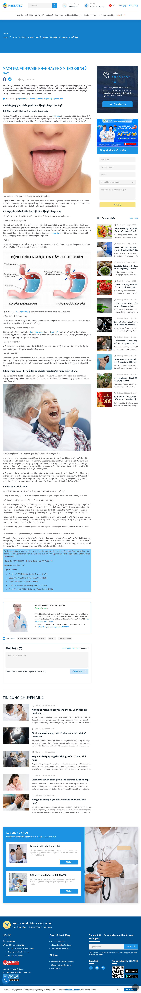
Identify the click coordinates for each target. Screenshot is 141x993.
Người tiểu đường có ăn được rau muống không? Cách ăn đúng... (125, 268)
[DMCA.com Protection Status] (11, 977)
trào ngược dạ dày (23, 312)
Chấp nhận (130, 989)
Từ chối (119, 989)
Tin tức (86, 15)
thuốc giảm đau (36, 332)
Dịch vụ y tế (39, 15)
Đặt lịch (69, 862)
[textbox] (117, 182)
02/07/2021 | (34, 98)
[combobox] (117, 182)
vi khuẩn (56, 116)
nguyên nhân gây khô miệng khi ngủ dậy (31, 638)
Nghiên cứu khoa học (73, 15)
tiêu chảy (55, 233)
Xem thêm (134, 218)
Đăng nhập (133, 5)
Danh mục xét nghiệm (106, 15)
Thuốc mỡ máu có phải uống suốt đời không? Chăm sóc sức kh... (125, 343)
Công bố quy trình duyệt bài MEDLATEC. (54, 627)
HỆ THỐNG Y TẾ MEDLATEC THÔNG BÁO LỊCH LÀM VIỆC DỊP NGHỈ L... (125, 399)
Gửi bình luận (77, 671)
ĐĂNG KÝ (131, 946)
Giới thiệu (29, 15)
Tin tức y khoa (21, 37)
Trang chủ (7, 37)
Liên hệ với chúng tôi (117, 104)
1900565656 (10, 941)
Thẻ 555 (93, 15)
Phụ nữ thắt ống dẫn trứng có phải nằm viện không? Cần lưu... (125, 250)
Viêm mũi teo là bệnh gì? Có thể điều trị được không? (61, 779)
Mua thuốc (121, 15)
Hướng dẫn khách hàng (54, 15)
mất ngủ (54, 332)
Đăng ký (122, 5)
